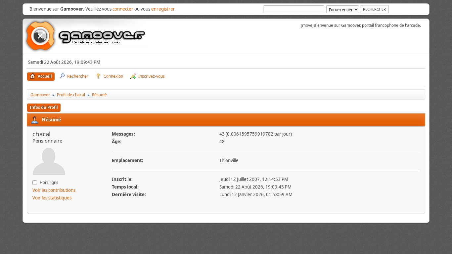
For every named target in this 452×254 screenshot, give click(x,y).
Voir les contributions (53, 190)
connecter (123, 9)
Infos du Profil (44, 107)
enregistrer (162, 9)
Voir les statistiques (51, 198)
